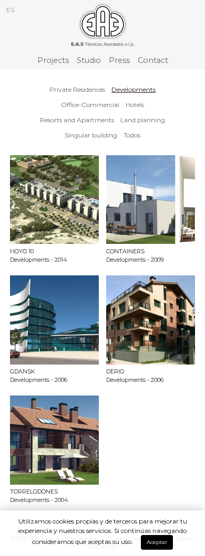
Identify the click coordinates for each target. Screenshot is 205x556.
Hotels (135, 105)
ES (10, 10)
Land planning (142, 120)
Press (119, 60)
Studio (89, 60)
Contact (153, 60)
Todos (132, 135)
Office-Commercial (90, 105)
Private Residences (77, 89)
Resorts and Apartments (77, 120)
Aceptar (157, 542)
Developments (133, 89)
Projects (53, 60)
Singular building (91, 135)
